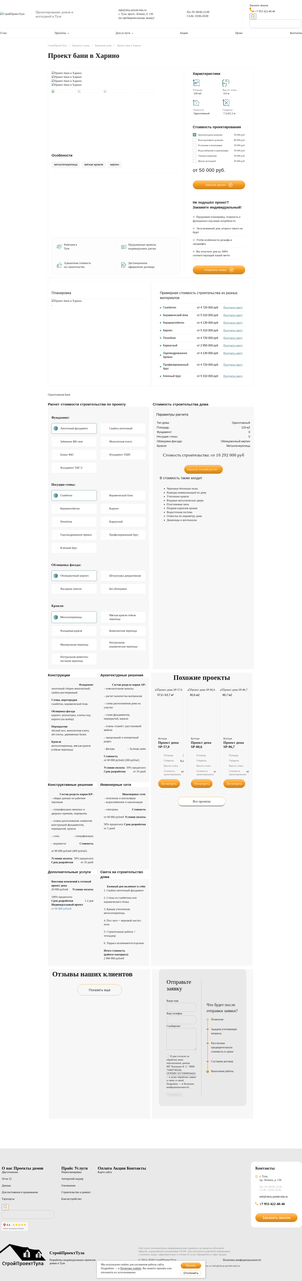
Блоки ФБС (67, 454)
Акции (184, 33)
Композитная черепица (123, 630)
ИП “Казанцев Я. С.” (181, 1070)
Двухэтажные (10, 1172)
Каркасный (116, 521)
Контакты (296, 33)
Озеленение (68, 1185)
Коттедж (162, 738)
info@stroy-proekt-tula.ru (132, 10)
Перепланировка (71, 1172)
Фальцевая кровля (71, 630)
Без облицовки (118, 588)
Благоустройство (71, 1198)
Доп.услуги (123, 33)
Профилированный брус (124, 534)
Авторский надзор (72, 1178)
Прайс (67, 1168)
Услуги (81, 1168)
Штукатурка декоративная (125, 575)
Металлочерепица (71, 617)
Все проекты (202, 801)
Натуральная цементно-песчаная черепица (74, 658)
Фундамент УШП (119, 454)
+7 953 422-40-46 (264, 11)
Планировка (61, 293)
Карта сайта (105, 1172)
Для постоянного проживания (20, 1192)
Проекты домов (28, 1168)
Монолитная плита (120, 441)
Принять (191, 1265)
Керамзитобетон (70, 508)
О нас (3, 33)
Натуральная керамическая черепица (123, 644)
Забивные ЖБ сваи (71, 441)
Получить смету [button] (233, 307)
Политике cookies (130, 1268)
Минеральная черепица (74, 644)
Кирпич (114, 508)
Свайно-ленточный (120, 428)
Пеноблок (66, 521)
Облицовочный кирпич (74, 575)
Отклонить (191, 1273)
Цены (238, 33)
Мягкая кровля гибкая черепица (122, 617)
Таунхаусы (8, 1198)
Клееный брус (68, 547)
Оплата (105, 1168)
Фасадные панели (71, 588)
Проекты (60, 33)
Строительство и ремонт (76, 1192)
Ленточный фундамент (74, 428)
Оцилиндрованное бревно (76, 534)
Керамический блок (121, 495)
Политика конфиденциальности (242, 1259)
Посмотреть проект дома (169, 785)
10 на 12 (7, 1178)
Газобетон (66, 495)
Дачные (6, 1185)
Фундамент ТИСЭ (71, 467)
